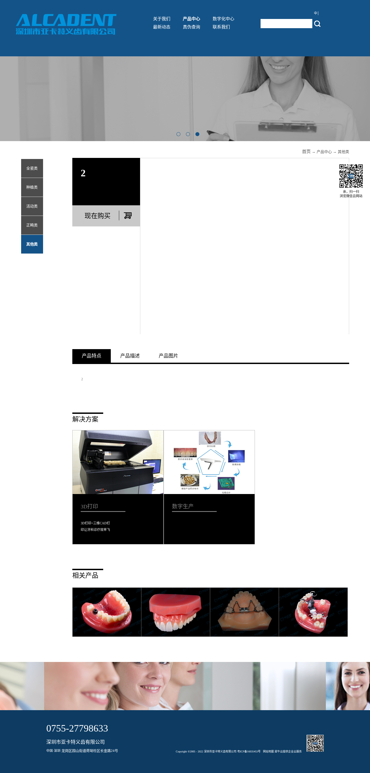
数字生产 (183, 506)
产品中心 (324, 152)
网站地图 (267, 751)
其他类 (343, 152)
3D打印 (89, 506)
